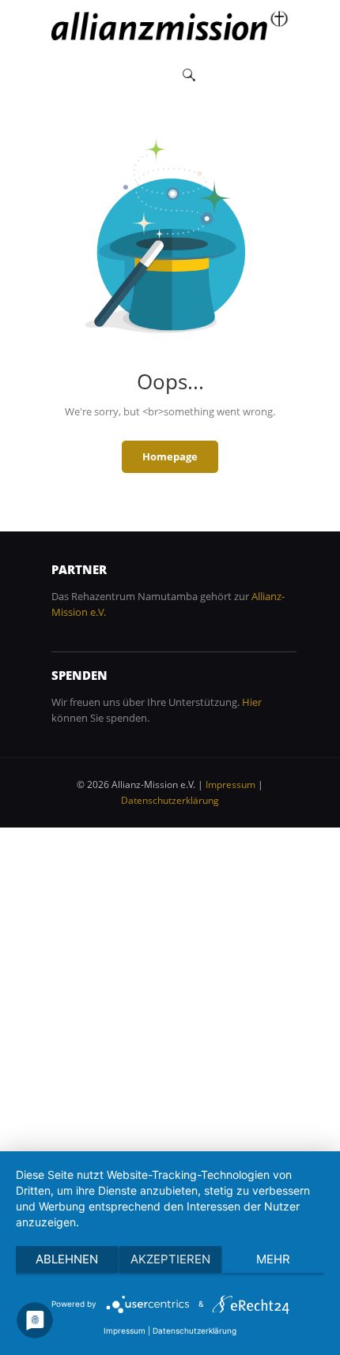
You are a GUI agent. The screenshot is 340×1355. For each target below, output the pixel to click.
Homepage (170, 456)
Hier (252, 702)
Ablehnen (67, 1259)
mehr (273, 1259)
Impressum (230, 784)
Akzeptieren (170, 1259)
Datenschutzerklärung (170, 800)
